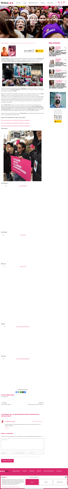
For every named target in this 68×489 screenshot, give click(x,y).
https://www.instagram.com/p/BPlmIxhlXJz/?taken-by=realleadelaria (15, 125)
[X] (23, 392)
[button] (65, 477)
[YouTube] (64, 2)
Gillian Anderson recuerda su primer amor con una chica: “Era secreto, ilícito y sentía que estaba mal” (58, 75)
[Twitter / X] (62, 3)
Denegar (46, 482)
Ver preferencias (60, 482)
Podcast (43, 2)
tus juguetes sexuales (10, 421)
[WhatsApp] (59, 3)
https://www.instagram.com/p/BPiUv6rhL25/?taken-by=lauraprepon (15, 120)
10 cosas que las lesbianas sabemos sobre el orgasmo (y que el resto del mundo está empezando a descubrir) (57, 53)
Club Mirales (50, 2)
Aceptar (32, 482)
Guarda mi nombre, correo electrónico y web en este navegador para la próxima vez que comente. (21, 456)
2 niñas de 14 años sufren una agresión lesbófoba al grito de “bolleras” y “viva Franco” (58, 64)
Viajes (24, 2)
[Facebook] (58, 2)
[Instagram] (61, 2)
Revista (18, 2)
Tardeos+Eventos (33, 2)
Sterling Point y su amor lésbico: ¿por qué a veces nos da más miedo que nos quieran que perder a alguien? (58, 86)
